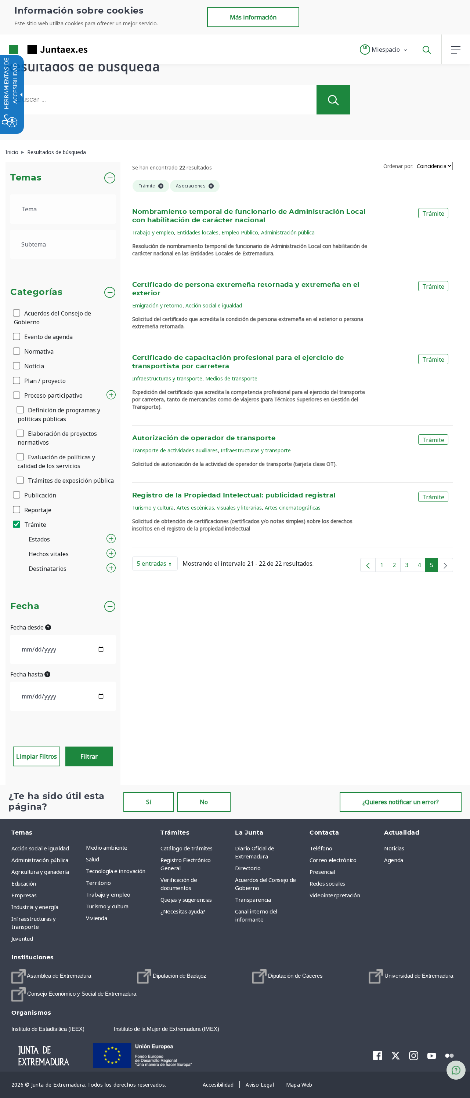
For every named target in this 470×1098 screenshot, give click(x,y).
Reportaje (37, 510)
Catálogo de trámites (186, 848)
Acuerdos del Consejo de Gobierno (52, 317)
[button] (384, 49)
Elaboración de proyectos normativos (57, 438)
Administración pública (288, 232)
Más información (253, 17)
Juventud (22, 938)
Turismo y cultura (153, 507)
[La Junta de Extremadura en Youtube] (432, 1055)
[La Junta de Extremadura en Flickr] (450, 1055)
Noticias (394, 848)
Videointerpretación (335, 895)
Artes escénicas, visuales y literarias (219, 507)
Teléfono (321, 848)
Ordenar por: (398, 166)
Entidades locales (197, 232)
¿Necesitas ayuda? (182, 911)
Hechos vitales (49, 554)
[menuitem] (121, 847)
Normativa (38, 351)
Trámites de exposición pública (70, 481)
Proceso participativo (53, 395)
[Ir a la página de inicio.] (35, 49)
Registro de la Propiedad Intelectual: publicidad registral (234, 495)
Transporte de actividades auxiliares (175, 450)
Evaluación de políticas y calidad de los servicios (56, 461)
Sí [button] (148, 802)
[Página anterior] (368, 565)
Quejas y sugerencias (186, 899)
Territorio (98, 882)
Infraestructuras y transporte (167, 378)
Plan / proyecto (44, 381)
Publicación (39, 495)
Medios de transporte (231, 378)
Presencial (322, 871)
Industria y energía (34, 907)
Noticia (33, 366)
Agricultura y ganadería (40, 871)
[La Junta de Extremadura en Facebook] (378, 1055)
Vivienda (96, 918)
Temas (25, 178)
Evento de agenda (48, 337)
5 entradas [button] (157, 564)
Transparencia (253, 899)
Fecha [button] (24, 606)
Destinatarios (47, 569)
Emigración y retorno (157, 305)
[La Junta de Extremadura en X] (396, 1055)
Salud (92, 859)
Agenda (393, 860)
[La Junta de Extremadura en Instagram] (414, 1055)
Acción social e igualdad (213, 305)
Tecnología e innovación (115, 871)
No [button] (204, 802)
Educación (23, 883)
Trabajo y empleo (153, 232)
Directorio (248, 868)
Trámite (34, 525)
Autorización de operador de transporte (204, 438)
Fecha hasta (27, 674)
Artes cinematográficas (293, 507)
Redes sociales (327, 883)
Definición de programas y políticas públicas (59, 414)
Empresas (23, 895)
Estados (39, 539)
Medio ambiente (106, 847)
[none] (445, 565)
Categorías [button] (36, 292)
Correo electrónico (333, 860)
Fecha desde (27, 627)
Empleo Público (239, 232)
